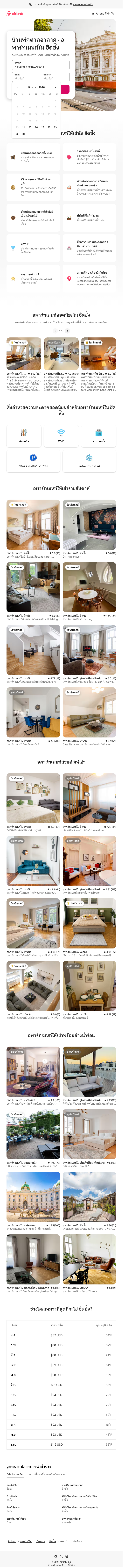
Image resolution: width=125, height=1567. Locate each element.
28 (49, 127)
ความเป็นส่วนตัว (56, 1565)
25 (30, 127)
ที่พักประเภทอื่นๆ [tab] (15, 1474)
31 (23, 133)
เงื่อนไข (71, 1565)
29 (55, 127)
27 (42, 127)
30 (17, 133)
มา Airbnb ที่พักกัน (103, 13)
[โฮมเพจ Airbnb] (15, 13)
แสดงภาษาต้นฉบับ (83, 4)
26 (36, 127)
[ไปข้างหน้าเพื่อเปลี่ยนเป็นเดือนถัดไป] (55, 87)
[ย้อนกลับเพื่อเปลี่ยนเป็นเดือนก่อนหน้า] (18, 87)
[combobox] (40, 67)
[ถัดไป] (67, 331)
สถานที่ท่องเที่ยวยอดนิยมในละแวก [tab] (47, 1474)
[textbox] (26, 79)
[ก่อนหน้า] (55, 331)
